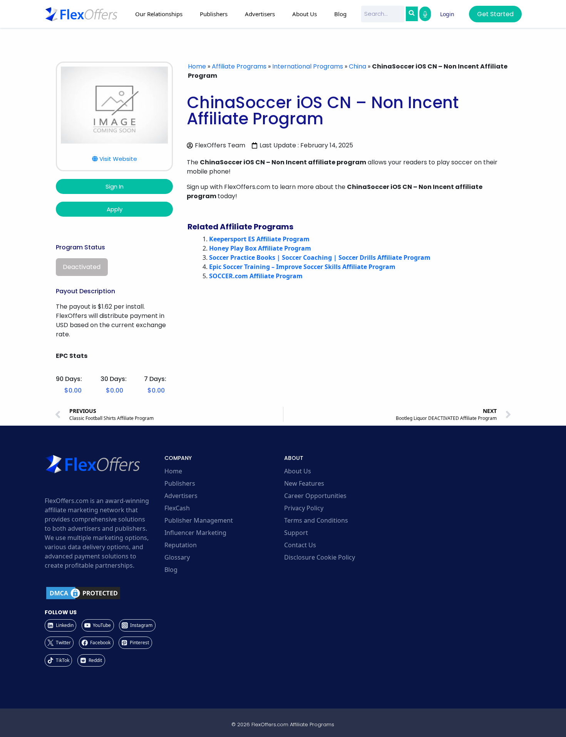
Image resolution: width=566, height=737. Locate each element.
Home (197, 66)
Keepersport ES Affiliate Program (259, 239)
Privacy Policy (303, 508)
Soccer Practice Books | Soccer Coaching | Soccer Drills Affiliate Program (319, 257)
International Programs (307, 66)
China (357, 66)
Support (296, 532)
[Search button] (411, 14)
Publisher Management (198, 520)
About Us (297, 471)
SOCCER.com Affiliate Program (256, 276)
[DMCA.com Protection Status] (103, 593)
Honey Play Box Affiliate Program (260, 248)
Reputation (180, 545)
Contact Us (300, 545)
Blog (340, 14)
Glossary (177, 557)
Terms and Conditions (316, 520)
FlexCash (177, 508)
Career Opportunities (315, 495)
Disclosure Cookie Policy (319, 557)
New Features (304, 483)
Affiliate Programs (239, 66)
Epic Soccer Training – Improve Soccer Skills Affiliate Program (302, 266)
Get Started (495, 14)
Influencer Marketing (195, 532)
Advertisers (181, 495)
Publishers (179, 483)
